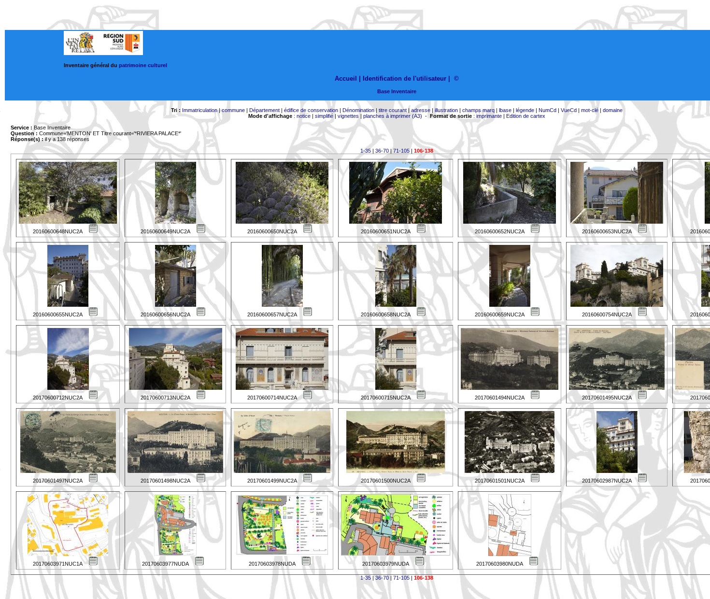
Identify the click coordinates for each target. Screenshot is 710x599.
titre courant (393, 110)
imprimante (489, 116)
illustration (446, 110)
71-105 (401, 151)
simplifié (324, 116)
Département (264, 110)
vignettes (348, 116)
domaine (613, 110)
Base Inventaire (396, 91)
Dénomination (358, 110)
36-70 (382, 151)
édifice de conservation (311, 110)
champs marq (478, 110)
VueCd (569, 110)
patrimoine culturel (143, 65)
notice (304, 116)
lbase (505, 110)
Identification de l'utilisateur (404, 78)
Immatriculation (199, 110)
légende (525, 110)
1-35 (365, 151)
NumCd (547, 110)
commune (233, 110)
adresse (420, 110)
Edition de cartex (525, 116)
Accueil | (348, 78)
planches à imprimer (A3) (392, 116)
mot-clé (589, 110)
